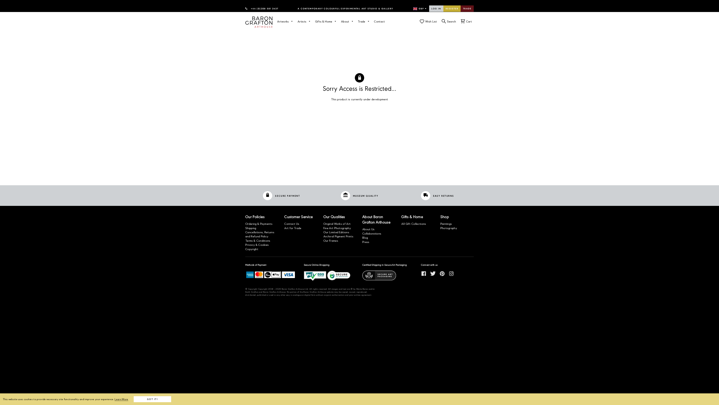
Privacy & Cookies (257, 244)
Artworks (283, 21)
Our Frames (330, 240)
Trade (467, 9)
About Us (368, 229)
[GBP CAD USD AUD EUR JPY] (420, 9)
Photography (448, 228)
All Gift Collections (413, 223)
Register (452, 9)
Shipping (250, 228)
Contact (379, 21)
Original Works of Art (337, 223)
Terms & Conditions (257, 240)
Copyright (251, 249)
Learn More (121, 399)
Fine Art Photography (337, 228)
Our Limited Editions (336, 232)
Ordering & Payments (258, 223)
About (345, 21)
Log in (436, 9)
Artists (302, 21)
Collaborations (371, 233)
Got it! (152, 399)
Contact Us (291, 223)
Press (365, 242)
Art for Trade (292, 228)
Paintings (446, 223)
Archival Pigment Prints (338, 236)
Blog (365, 237)
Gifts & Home (324, 21)
